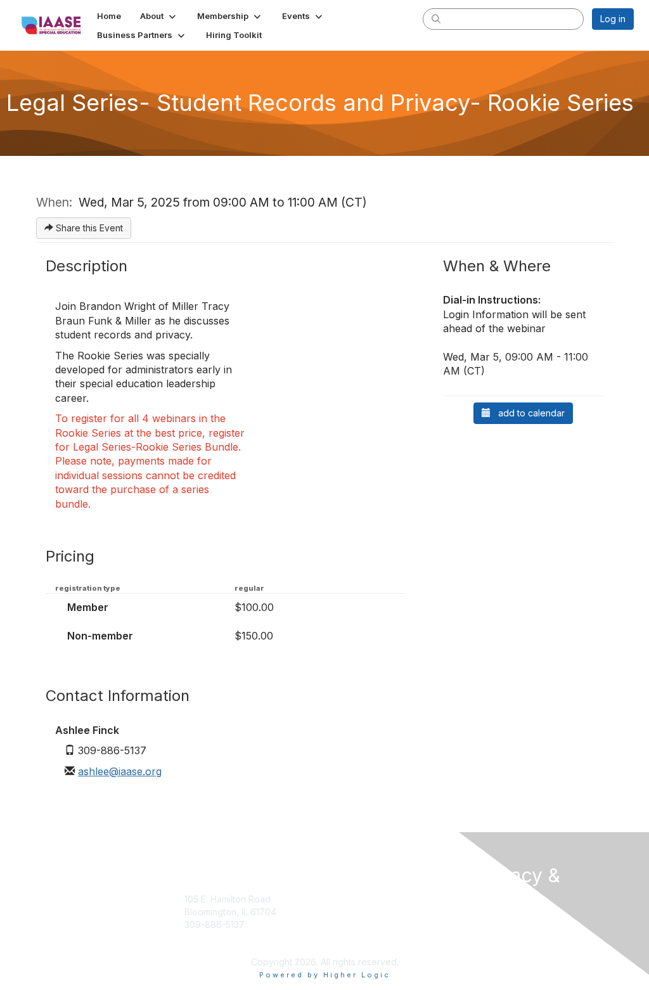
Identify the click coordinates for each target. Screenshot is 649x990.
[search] (436, 18)
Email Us (201, 936)
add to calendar (528, 413)
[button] (159, 15)
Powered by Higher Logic (324, 974)
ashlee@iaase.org (120, 771)
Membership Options (373, 911)
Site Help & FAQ (362, 942)
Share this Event (88, 227)
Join (338, 899)
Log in (613, 18)
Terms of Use (503, 921)
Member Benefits (365, 924)
